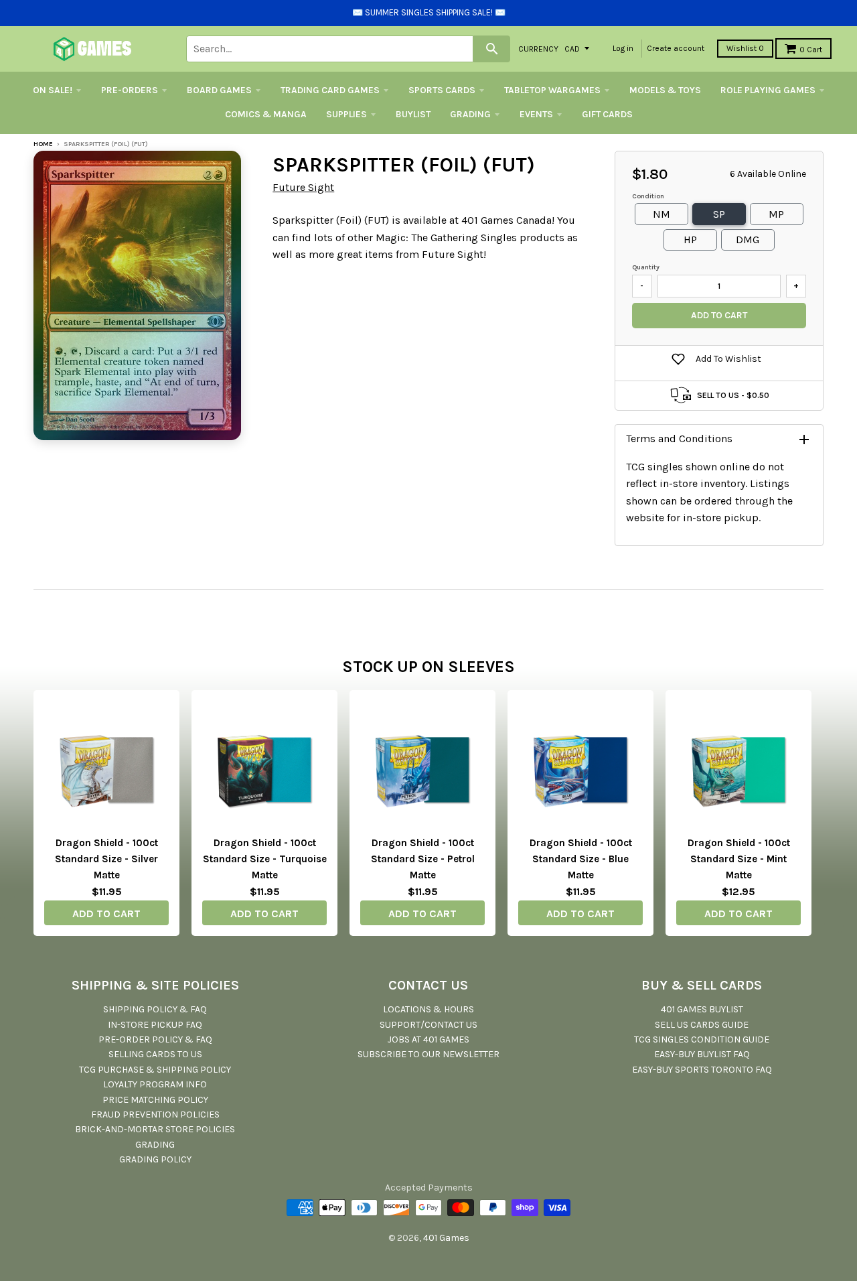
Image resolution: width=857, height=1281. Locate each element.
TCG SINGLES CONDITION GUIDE (701, 1039)
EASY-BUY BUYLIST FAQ (702, 1054)
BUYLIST (413, 114)
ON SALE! (52, 90)
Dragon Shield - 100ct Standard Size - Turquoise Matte (265, 859)
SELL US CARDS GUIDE (702, 1024)
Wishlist (745, 48)
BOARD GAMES (219, 90)
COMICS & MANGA (266, 114)
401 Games (446, 1237)
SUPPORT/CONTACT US (428, 1024)
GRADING (470, 114)
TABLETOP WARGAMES (552, 90)
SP (719, 214)
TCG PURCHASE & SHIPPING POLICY (155, 1069)
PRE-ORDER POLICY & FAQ (155, 1039)
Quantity (645, 267)
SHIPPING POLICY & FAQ (155, 1009)
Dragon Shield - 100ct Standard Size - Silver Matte (106, 859)
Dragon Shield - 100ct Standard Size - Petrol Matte (423, 859)
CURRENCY (538, 48)
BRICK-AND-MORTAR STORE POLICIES (155, 1129)
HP (690, 239)
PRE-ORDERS (129, 90)
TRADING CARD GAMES (330, 90)
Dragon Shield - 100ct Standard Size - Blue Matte (581, 859)
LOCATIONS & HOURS (428, 1009)
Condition (648, 196)
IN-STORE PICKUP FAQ (155, 1024)
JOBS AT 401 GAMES (428, 1039)
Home (43, 144)
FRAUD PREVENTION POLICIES (155, 1114)
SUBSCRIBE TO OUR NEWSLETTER (428, 1054)
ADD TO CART (106, 913)
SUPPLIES (346, 114)
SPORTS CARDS (441, 90)
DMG (747, 239)
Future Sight (303, 187)
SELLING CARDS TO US (155, 1054)
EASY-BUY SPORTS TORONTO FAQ (702, 1069)
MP (776, 214)
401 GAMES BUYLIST (702, 1009)
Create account (675, 48)
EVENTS (536, 114)
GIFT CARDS (607, 114)
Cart (810, 49)
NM (661, 214)
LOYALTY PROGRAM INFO (155, 1084)
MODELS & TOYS (665, 90)
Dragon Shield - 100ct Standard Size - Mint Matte (739, 859)
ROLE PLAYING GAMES (767, 90)
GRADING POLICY (155, 1159)
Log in (623, 48)
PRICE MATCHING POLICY (155, 1099)
